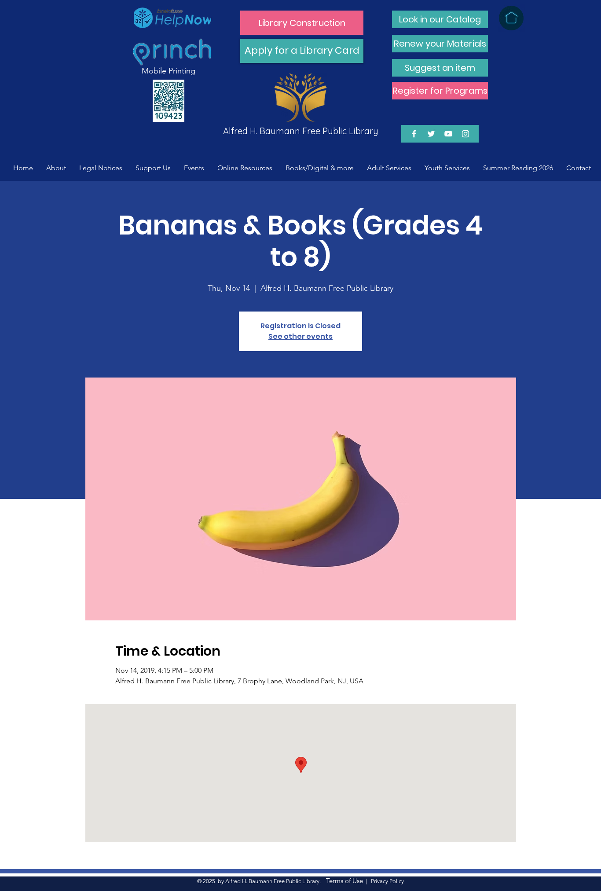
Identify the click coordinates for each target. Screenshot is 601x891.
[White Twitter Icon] (431, 134)
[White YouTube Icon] (448, 134)
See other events (300, 336)
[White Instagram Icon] (465, 134)
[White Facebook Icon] (414, 134)
